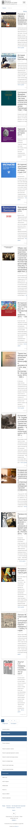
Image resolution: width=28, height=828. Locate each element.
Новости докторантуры (8, 765)
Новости (4, 789)
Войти (13, 810)
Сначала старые (6, 733)
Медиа (3, 805)
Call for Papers (5, 781)
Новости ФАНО (5, 793)
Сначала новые (5, 729)
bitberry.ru (17, 826)
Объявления (5, 785)
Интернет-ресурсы (11, 807)
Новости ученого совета (8, 748)
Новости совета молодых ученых (10, 757)
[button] (25, 11)
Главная (4, 8)
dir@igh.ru (14, 820)
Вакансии (8, 805)
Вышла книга (5, 773)
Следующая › (5, 723)
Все (3, 739)
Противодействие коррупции (18, 805)
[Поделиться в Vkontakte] (14, 813)
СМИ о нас (4, 777)
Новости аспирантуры (7, 761)
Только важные (6, 743)
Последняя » (14, 723)
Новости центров (6, 797)
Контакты (18, 807)
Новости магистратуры (7, 769)
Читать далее (21, 47)
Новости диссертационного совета (10, 752)
